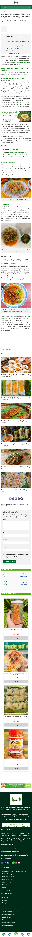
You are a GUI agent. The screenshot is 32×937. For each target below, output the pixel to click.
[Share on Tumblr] (21, 498)
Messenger (22, 936)
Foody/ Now (5, 903)
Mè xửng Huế (6, 887)
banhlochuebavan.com (12, 851)
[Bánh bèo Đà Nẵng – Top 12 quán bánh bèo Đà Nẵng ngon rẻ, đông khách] (16, 365)
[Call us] (13, 862)
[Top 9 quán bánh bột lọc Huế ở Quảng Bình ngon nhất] (16, 480)
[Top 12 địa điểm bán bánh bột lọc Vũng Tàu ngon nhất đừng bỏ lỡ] (16, 411)
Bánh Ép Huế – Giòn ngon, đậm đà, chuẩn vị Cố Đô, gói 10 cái (16, 674)
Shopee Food (6, 900)
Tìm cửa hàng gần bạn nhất (10, 911)
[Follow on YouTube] (19, 862)
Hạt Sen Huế (5, 884)
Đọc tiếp (16, 638)
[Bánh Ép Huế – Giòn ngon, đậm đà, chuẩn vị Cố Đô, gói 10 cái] (16, 657)
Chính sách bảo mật (7, 925)
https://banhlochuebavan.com (17, 152)
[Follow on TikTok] (5, 862)
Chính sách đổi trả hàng (8, 914)
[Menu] (2, 3)
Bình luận (6, 519)
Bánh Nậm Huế (6, 882)
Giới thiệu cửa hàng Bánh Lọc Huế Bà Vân (14, 871)
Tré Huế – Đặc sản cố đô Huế (16, 629)
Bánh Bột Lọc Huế (7, 879)
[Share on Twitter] (16, 498)
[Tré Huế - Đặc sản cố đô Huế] (16, 613)
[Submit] (29, 7)
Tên (4, 532)
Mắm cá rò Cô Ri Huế (16, 760)
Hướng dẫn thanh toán (8, 917)
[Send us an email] (10, 862)
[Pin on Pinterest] (19, 498)
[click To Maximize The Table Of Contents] (4, 29)
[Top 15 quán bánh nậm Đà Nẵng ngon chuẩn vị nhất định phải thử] (16, 388)
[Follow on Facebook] (2, 862)
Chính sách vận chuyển (8, 922)
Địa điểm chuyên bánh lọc (7, 12)
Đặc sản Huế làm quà (8, 876)
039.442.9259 (14, 149)
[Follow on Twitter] (8, 862)
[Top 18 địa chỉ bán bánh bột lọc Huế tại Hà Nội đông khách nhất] (16, 457)
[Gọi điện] (16, 934)
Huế (3, 936)
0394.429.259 (9, 844)
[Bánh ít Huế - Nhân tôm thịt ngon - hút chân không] (16, 700)
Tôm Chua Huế (6, 890)
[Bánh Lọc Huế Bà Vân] (16, 2)
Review (16, 12)
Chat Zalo (10, 936)
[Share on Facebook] (13, 498)
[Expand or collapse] (3, 36)
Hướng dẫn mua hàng (8, 919)
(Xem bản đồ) (26, 835)
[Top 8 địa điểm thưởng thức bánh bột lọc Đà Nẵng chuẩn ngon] (16, 434)
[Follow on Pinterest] (16, 862)
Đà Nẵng (28, 936)
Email (5, 540)
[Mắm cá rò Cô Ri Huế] (16, 744)
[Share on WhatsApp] (10, 498)
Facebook (5, 897)
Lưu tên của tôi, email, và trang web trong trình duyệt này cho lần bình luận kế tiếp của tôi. (15, 557)
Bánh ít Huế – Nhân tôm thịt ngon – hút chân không (16, 717)
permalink (10, 505)
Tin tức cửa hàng (7, 874)
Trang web (6, 547)
